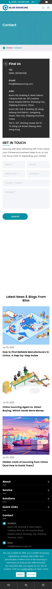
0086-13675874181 (19, 2)
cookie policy (27, 569)
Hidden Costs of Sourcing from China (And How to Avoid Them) (25, 463)
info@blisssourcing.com (21, 84)
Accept (31, 574)
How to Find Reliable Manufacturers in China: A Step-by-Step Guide (26, 353)
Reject (20, 574)
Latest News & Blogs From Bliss (26, 298)
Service (7, 490)
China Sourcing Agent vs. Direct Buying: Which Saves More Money (23, 408)
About (6, 482)
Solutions (9, 499)
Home (9, 48)
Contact (18, 48)
